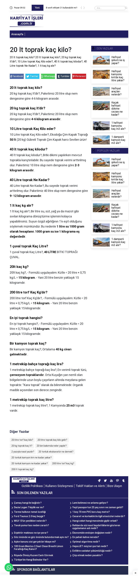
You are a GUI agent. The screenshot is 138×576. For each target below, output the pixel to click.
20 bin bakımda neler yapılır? (52, 445)
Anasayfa (17, 34)
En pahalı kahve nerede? (85, 537)
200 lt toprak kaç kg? (22, 469)
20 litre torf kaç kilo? (22, 440)
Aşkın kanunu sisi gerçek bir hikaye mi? (35, 541)
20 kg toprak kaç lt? (21, 445)
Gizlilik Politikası (32, 486)
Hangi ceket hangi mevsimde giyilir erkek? (95, 520)
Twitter (34, 76)
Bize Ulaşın (114, 486)
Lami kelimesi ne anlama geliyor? (90, 502)
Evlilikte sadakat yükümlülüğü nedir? (92, 550)
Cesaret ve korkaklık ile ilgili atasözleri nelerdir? (98, 516)
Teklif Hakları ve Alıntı (90, 486)
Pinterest (80, 76)
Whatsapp (49, 76)
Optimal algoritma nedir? (86, 541)
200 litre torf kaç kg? (63, 463)
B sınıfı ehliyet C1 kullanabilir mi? (61, 7)
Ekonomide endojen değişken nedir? (92, 532)
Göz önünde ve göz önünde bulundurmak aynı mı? (41, 537)
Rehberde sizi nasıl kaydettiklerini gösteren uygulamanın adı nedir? (96, 527)
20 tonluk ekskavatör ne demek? (56, 451)
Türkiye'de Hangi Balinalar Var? (31, 559)
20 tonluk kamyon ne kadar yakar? (29, 463)
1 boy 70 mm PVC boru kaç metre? (91, 512)
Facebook (18, 76)
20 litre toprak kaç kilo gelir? (52, 440)
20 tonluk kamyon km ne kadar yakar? (31, 457)
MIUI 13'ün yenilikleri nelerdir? (30, 520)
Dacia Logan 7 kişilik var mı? (29, 507)
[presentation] (81, 8)
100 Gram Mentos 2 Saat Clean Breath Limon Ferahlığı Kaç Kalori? (38, 547)
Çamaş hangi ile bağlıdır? (28, 502)
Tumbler (65, 76)
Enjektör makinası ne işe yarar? (31, 532)
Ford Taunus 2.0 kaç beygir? (29, 516)
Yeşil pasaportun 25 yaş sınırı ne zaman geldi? (97, 507)
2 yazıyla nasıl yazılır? (22, 451)
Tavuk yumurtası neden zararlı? (31, 525)
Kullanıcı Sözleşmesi (59, 486)
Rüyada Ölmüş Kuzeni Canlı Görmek (33, 555)
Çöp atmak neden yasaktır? (87, 555)
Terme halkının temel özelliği (30, 512)
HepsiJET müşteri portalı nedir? (90, 546)
